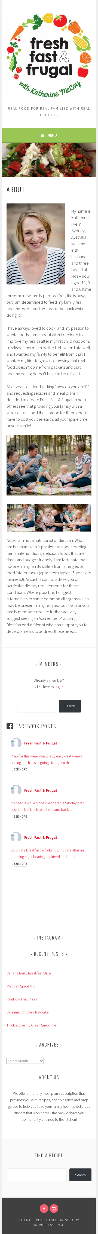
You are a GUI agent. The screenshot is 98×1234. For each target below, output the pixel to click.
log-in (59, 686)
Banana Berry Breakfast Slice (29, 973)
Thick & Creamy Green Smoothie (31, 1025)
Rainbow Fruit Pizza (22, 999)
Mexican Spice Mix (21, 986)
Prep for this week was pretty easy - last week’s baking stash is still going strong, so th (46, 759)
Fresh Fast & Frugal (40, 743)
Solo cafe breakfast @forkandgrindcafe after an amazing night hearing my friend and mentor (47, 853)
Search (70, 706)
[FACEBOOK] (44, 1208)
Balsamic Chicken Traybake (27, 1012)
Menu (52, 135)
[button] (21, 518)
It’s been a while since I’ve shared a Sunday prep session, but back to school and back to (48, 806)
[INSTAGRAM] (54, 1208)
